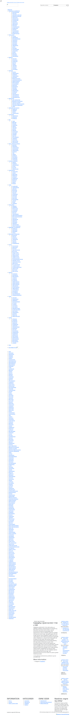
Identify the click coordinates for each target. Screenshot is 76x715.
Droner (10, 244)
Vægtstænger (15, 219)
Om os (10, 700)
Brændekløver (15, 56)
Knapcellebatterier (16, 293)
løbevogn (11, 442)
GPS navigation (15, 137)
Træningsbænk (15, 214)
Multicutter (14, 85)
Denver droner (15, 252)
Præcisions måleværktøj (17, 105)
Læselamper (14, 325)
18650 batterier (15, 288)
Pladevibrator (15, 115)
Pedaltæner (14, 207)
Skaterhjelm (14, 230)
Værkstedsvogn (15, 96)
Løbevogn (14, 242)
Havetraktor (14, 40)
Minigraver (14, 117)
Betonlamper (15, 340)
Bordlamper (14, 321)
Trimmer (14, 36)
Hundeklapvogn (15, 243)
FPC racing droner (16, 264)
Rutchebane (14, 157)
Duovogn (14, 240)
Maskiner (11, 57)
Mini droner (14, 269)
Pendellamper (15, 324)
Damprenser (15, 17)
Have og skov (11, 34)
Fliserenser (14, 25)
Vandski (14, 173)
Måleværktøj (11, 98)
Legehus (14, 154)
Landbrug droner (16, 258)
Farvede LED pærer (16, 309)
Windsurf (14, 181)
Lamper (10, 317)
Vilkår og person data (13, 703)
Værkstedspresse (16, 97)
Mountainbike (15, 199)
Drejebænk (14, 74)
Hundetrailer (15, 186)
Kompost (11, 515)
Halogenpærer (15, 299)
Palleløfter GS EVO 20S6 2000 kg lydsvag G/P (66, 629)
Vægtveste (14, 223)
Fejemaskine (15, 24)
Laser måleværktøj (16, 100)
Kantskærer (14, 44)
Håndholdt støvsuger (16, 16)
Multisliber (14, 88)
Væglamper (14, 323)
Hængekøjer (11, 536)
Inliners (13, 232)
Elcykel (13, 202)
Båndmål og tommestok (17, 101)
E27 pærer (14, 303)
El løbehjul (14, 163)
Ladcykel (14, 200)
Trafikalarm (14, 138)
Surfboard (14, 177)
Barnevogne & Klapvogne (14, 234)
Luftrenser (14, 66)
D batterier (14, 279)
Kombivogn (14, 238)
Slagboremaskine (16, 81)
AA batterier (14, 273)
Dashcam (14, 135)
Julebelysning (15, 335)
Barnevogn (14, 235)
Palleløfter (14, 110)
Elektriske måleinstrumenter (18, 104)
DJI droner (14, 248)
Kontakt (10, 702)
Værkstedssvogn (12, 362)
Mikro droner (15, 271)
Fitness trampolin (12, 533)
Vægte (13, 106)
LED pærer (14, 297)
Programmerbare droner (17, 259)
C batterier (14, 277)
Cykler (10, 184)
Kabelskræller (12, 496)
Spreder (14, 52)
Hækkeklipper (15, 45)
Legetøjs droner (15, 256)
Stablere (14, 111)
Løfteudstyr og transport (14, 107)
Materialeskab (15, 90)
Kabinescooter (15, 169)
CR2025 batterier (15, 283)
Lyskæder (14, 343)
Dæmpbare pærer (16, 308)
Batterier (10, 272)
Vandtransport (12, 170)
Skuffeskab (14, 92)
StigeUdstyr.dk (43, 700)
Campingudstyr (15, 147)
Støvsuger (14, 13)
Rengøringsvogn (15, 33)
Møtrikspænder (15, 82)
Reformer (14, 212)
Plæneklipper (15, 37)
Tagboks (14, 126)
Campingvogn (15, 149)
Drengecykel (15, 194)
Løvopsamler (15, 50)
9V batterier (14, 280)
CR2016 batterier (15, 284)
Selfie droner (15, 263)
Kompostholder (15, 49)
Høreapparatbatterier (16, 295)
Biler (10, 119)
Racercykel (14, 198)
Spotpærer (14, 313)
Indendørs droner (16, 260)
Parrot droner (15, 246)
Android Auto (15, 142)
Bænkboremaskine (16, 78)
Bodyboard (14, 179)
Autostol (14, 129)
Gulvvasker (14, 21)
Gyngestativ (14, 158)
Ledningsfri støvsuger (17, 15)
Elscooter (14, 167)
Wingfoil (14, 183)
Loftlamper (14, 319)
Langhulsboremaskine (17, 80)
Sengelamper (15, 333)
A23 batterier (15, 291)
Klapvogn (14, 236)
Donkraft (14, 93)
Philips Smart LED (16, 316)
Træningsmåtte (15, 224)
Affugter (14, 64)
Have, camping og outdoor (14, 143)
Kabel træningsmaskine (17, 215)
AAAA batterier (15, 276)
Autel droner (15, 247)
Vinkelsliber (14, 89)
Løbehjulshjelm (15, 165)
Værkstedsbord (15, 94)
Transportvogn (15, 113)
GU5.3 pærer (15, 307)
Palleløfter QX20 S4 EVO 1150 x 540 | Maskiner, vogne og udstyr (15, 2)
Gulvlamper (14, 320)
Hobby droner (15, 268)
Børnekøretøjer (12, 431)
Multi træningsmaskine (17, 216)
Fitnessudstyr (11, 204)
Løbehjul (14, 162)
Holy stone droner (16, 250)
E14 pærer (14, 304)
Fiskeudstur (14, 146)
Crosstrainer (15, 210)
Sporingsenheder (12, 387)
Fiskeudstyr (11, 424)
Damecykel (14, 195)
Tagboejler (14, 127)
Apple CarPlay (15, 141)
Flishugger (14, 48)
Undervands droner (16, 262)
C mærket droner (16, 265)
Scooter (14, 166)
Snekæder (14, 134)
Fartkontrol (14, 139)
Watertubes (14, 174)
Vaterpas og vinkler (16, 102)
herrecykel (14, 196)
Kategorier (10, 9)
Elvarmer (14, 62)
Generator (14, 58)
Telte (13, 153)
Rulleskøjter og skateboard (14, 227)
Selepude (14, 130)
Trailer (13, 121)
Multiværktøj (15, 86)
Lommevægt (11, 604)
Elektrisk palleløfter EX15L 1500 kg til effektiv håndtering (66, 689)
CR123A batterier (15, 287)
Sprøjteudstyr (15, 28)
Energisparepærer (16, 301)
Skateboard (14, 228)
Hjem (10, 345)
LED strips (14, 329)
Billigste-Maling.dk (44, 703)
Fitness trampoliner (16, 226)
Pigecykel (14, 192)
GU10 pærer (14, 305)
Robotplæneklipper (16, 38)
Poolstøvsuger (15, 20)
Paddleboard (15, 178)
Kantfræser (14, 77)
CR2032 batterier (15, 281)
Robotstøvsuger (15, 12)
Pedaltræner (11, 516)
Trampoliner (14, 159)
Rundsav (14, 72)
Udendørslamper (16, 327)
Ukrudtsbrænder (15, 26)
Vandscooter (15, 171)
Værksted (11, 70)
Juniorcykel (14, 191)
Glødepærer (14, 300)
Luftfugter (14, 65)
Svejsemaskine (15, 73)
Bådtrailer (14, 122)
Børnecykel (14, 190)
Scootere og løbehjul (13, 161)
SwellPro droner (15, 254)
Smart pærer (15, 311)
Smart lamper (15, 336)
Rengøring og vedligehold (14, 11)
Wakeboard (14, 175)
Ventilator (14, 68)
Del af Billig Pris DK (13, 347)
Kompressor (15, 60)
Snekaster (14, 29)
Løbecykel (14, 188)
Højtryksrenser (15, 32)
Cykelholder (14, 125)
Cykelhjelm (14, 203)
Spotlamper (14, 328)
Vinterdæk (14, 133)
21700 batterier (15, 289)
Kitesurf (14, 182)
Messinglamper (15, 339)
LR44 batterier (15, 285)
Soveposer (14, 151)
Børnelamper (11, 592)
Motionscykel (15, 208)
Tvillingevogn (15, 239)
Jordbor (14, 46)
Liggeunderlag (15, 150)
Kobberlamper (15, 337)
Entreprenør (11, 114)
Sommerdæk (15, 131)
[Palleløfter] (42, 661)
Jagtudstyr (14, 145)
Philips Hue (14, 315)
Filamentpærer (15, 312)
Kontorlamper (15, 331)
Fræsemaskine (15, 76)
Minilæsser (14, 118)
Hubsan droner (15, 255)
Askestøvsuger (15, 19)
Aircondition (14, 69)
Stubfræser (14, 42)
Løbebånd (14, 206)
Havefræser (14, 41)
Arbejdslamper (15, 332)
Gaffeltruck (14, 109)
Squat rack (14, 218)
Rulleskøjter (14, 231)
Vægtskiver (14, 220)
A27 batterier (15, 292)
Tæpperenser (15, 23)
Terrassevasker (15, 30)
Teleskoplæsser (12, 476)
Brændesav (14, 54)
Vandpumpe (14, 61)
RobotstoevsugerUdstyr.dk (46, 702)
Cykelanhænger (15, 187)
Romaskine (14, 211)
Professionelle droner (16, 267)
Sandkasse (14, 155)
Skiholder (14, 123)
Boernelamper (15, 341)
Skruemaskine (15, 84)
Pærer (10, 296)
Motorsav (14, 53)
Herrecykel (11, 395)
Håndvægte (14, 222)
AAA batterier (15, 275)
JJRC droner (14, 251)
